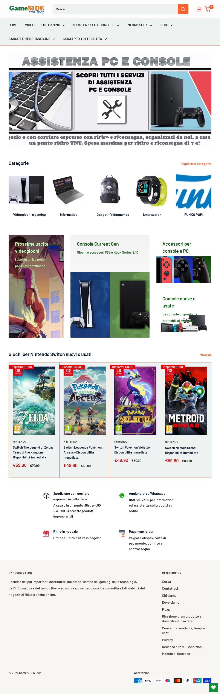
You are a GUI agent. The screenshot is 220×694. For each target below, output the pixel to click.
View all (206, 355)
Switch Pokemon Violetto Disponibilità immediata (132, 449)
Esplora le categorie (196, 163)
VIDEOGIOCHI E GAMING (42, 25)
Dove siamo (170, 602)
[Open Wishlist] (213, 687)
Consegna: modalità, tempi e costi (183, 630)
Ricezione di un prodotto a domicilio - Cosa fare (181, 618)
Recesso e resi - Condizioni (182, 647)
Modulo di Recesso (176, 653)
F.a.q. (166, 609)
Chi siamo (169, 595)
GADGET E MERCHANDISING (29, 39)
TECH (164, 25)
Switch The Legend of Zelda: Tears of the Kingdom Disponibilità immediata (33, 452)
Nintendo (19, 441)
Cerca (166, 581)
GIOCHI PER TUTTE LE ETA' (82, 39)
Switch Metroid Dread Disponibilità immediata (181, 450)
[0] (208, 9)
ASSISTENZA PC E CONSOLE (93, 25)
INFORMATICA (137, 25)
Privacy (167, 640)
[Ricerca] (183, 9)
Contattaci (170, 588)
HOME (13, 25)
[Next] (211, 193)
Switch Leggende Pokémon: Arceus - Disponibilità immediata (83, 452)
